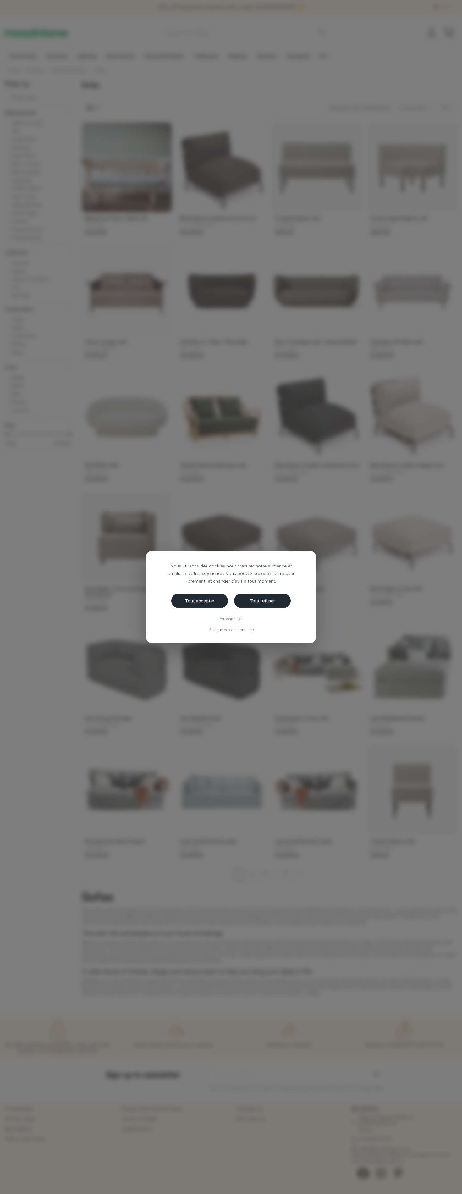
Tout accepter (199, 601)
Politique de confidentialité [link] (231, 629)
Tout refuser (262, 601)
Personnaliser (231, 618)
